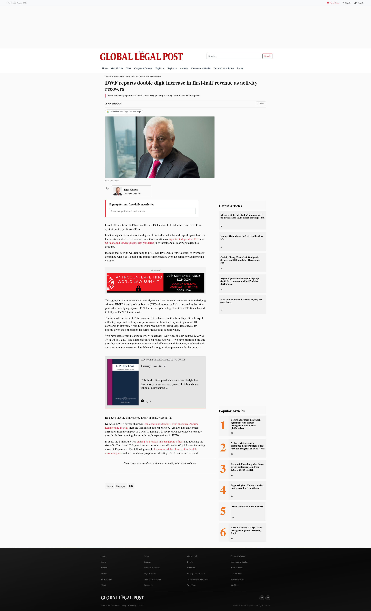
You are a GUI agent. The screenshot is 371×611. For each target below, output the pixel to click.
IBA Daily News (237, 579)
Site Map (234, 585)
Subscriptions (106, 579)
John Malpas (131, 189)
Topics (159, 68)
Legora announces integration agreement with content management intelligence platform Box (246, 424)
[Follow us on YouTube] (267, 597)
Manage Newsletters (152, 579)
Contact (140, 605)
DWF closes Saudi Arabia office (247, 506)
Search (267, 56)
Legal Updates (150, 573)
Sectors (104, 573)
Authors (184, 68)
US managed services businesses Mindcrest (130, 242)
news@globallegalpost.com (180, 463)
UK (131, 486)
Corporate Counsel (143, 68)
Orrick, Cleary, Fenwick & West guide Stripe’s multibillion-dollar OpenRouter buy (240, 260)
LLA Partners (236, 573)
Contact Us (148, 585)
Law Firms (191, 567)
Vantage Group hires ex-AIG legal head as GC (241, 237)
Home (105, 68)
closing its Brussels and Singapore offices (160, 441)
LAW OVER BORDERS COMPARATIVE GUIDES (163, 360)
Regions (147, 562)
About (103, 585)
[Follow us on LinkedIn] (261, 597)
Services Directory (152, 567)
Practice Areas (237, 567)
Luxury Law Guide (153, 366)
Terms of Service (107, 605)
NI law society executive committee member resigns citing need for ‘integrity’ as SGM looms (247, 445)
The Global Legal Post (132, 193)
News (128, 68)
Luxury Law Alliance (224, 68)
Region (171, 68)
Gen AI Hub (117, 68)
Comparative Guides (201, 68)
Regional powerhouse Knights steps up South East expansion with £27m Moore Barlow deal (240, 281)
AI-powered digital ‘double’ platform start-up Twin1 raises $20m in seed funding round (242, 216)
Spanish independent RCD (184, 239)
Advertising (132, 605)
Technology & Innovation (198, 579)
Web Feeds (191, 585)
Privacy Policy (120, 605)
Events (240, 68)
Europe (120, 486)
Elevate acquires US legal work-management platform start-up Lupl (246, 530)
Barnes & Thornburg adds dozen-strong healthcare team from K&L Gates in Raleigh (247, 466)
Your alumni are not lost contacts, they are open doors (241, 301)
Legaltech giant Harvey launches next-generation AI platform (247, 486)
